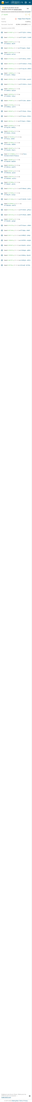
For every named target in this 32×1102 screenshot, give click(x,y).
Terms (21, 1100)
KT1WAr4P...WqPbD (10, 161)
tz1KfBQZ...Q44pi (25, 235)
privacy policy (18, 9)
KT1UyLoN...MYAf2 (25, 68)
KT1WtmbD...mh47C (10, 205)
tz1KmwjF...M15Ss (25, 265)
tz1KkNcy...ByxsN (25, 255)
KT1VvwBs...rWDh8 (9, 144)
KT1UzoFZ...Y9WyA (9, 75)
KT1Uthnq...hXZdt (25, 58)
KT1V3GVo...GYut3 (25, 84)
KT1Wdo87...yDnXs (9, 184)
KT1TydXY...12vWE (25, 37)
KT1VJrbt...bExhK (25, 100)
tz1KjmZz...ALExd (25, 245)
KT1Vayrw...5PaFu (25, 116)
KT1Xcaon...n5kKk (25, 225)
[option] (16, 32)
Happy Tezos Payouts (24, 19)
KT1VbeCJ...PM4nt (25, 121)
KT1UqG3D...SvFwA (10, 54)
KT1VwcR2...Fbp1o (9, 150)
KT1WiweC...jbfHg (25, 188)
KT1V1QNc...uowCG (25, 79)
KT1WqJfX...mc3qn (9, 194)
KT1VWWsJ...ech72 (10, 106)
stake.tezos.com (6, 1097)
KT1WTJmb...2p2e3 (9, 172)
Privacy (25, 1100)
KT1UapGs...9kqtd (25, 48)
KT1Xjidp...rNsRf (25, 230)
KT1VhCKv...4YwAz (9, 133)
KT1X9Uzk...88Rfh (25, 214)
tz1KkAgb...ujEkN (25, 250)
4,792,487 (27, 11)
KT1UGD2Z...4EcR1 (9, 43)
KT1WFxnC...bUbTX (10, 167)
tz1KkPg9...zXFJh (25, 260)
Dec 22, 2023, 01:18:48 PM (12, 11)
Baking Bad (15, 1100)
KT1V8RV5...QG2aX (10, 90)
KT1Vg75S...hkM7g (9, 127)
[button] (16, 2)
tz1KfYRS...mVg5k (25, 240)
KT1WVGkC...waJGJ (10, 178)
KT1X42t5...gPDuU (25, 210)
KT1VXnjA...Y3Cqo (25, 111)
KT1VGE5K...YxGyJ (9, 96)
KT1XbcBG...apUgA (9, 221)
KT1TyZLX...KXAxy (25, 32)
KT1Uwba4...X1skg (25, 63)
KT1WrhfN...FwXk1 (25, 199)
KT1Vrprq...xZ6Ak (9, 138)
